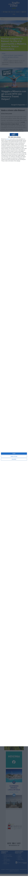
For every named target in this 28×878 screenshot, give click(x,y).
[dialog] (14, 439)
